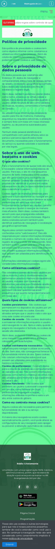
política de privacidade (21, 538)
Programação (27, 519)
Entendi (9, 544)
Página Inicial (27, 513)
